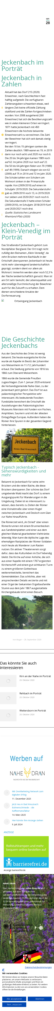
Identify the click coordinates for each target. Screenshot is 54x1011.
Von (17, 639)
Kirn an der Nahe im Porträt (35, 676)
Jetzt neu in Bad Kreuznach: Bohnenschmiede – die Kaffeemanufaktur (25, 807)
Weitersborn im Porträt (33, 710)
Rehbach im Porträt (30, 693)
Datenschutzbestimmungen (38, 967)
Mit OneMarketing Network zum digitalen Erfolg (27, 793)
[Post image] (8, 681)
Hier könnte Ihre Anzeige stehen (27, 820)
